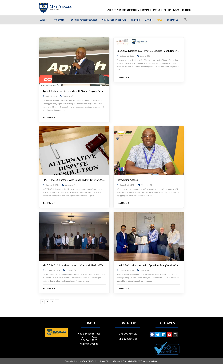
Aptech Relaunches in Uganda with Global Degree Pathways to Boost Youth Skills (87, 91)
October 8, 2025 (52, 185)
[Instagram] (175, 334)
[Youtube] (169, 334)
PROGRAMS (59, 20)
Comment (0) (67, 96)
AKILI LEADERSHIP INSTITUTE (114, 20)
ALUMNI (148, 20)
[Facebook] (152, 334)
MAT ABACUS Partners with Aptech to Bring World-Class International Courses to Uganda (167, 265)
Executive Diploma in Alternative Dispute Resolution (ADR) (149, 50)
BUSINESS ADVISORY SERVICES (84, 20)
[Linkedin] (163, 334)
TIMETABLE (135, 20)
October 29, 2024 (52, 270)
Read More (48, 117)
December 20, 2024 (127, 185)
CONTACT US (172, 20)
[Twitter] (158, 334)
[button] (185, 20)
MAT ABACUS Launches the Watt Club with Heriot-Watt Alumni (78, 265)
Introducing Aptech (127, 179)
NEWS (159, 20)
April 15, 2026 (51, 96)
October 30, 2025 (127, 56)
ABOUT (43, 20)
